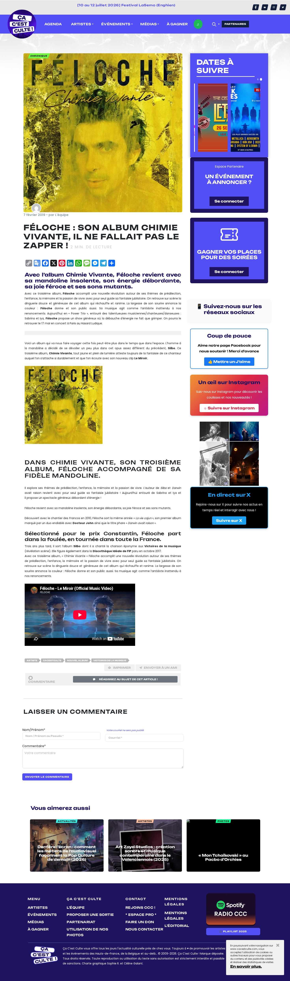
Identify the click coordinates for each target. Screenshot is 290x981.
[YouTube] (264, 7)
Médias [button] (148, 24)
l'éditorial (177, 926)
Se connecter (229, 201)
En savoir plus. (246, 966)
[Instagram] (273, 7)
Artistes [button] (81, 24)
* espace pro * (141, 915)
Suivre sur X (229, 520)
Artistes (38, 908)
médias (36, 922)
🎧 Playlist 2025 (233, 931)
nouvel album (77, 660)
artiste (32, 660)
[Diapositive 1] (258, 79)
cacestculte (52, 660)
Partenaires (235, 24)
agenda (53, 24)
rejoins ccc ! (140, 908)
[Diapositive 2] (261, 79)
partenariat (81, 922)
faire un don (139, 922)
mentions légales (176, 916)
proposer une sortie (90, 915)
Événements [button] (115, 24)
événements (42, 915)
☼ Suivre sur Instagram (229, 408)
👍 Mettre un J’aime (229, 361)
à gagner (177, 24)
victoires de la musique (109, 660)
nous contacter (144, 929)
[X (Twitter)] (282, 7)
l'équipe (76, 908)
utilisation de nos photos (87, 932)
